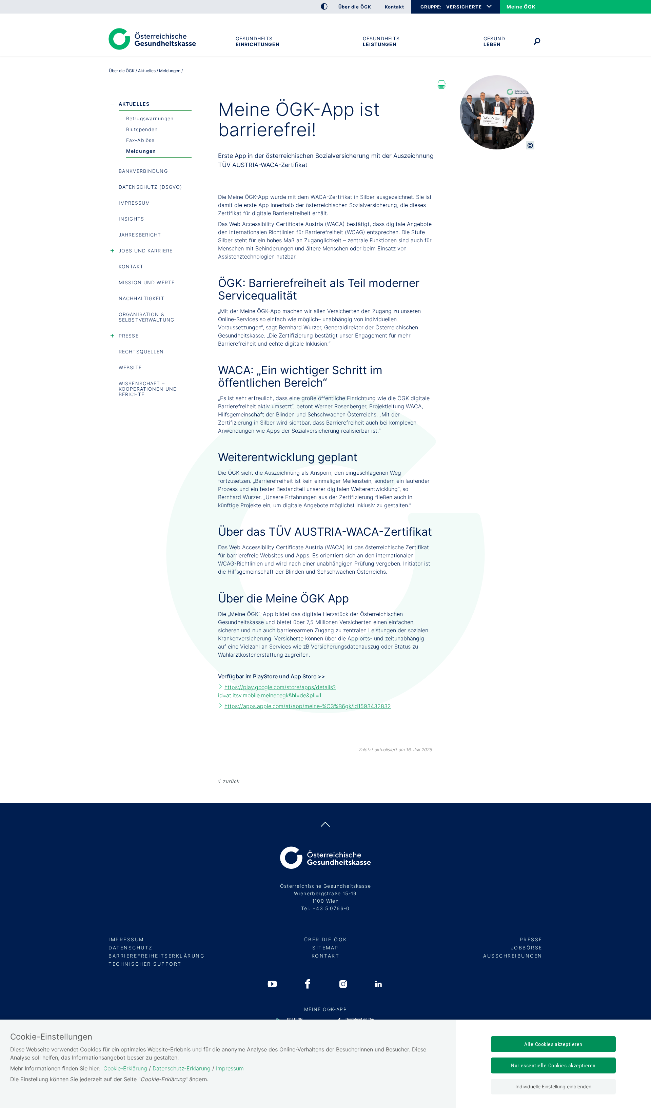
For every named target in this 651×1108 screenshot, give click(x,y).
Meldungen (141, 151)
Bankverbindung (143, 171)
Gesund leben (494, 41)
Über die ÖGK (122, 70)
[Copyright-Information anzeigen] (530, 145)
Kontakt (131, 266)
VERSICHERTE (464, 6)
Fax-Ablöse (140, 140)
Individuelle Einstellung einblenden (553, 1086)
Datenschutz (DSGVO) (150, 187)
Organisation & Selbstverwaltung (146, 317)
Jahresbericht (140, 235)
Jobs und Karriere (146, 250)
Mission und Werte (147, 282)
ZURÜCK (230, 781)
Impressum (134, 203)
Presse (129, 335)
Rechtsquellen (141, 351)
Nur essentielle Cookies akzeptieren (553, 1065)
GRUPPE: (431, 6)
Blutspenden (142, 129)
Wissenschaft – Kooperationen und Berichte (148, 389)
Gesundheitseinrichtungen (257, 41)
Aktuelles (134, 104)
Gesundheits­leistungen (381, 41)
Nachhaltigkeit (141, 298)
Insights (131, 219)
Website (130, 367)
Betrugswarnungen (150, 118)
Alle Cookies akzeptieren (553, 1044)
